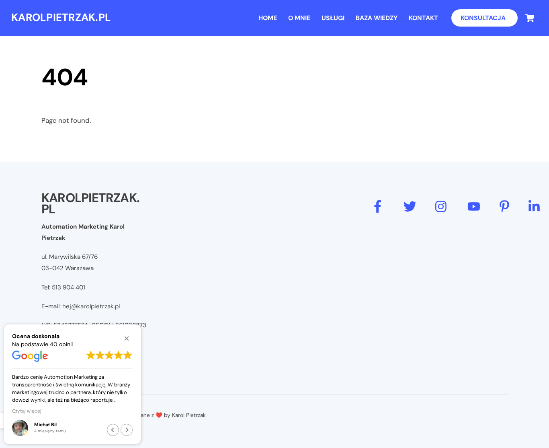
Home (267, 18)
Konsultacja (483, 18)
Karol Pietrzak (189, 415)
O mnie (299, 18)
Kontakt (423, 18)
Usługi (333, 18)
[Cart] (530, 18)
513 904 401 (68, 287)
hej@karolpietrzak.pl (91, 306)
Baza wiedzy (376, 18)
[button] (127, 338)
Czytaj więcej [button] (26, 411)
